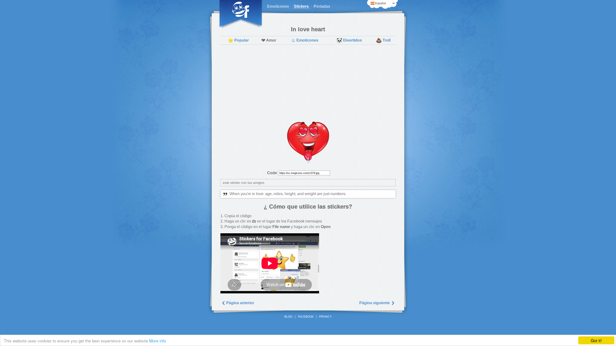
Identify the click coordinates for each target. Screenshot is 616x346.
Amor (268, 40)
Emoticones (278, 6)
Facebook (306, 316)
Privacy (325, 316)
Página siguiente (375, 303)
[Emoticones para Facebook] (241, 14)
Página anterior (239, 303)
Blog (288, 316)
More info (157, 341)
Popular (238, 40)
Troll (383, 40)
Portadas (322, 6)
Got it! (596, 340)
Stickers (301, 6)
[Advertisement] (308, 83)
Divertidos (349, 40)
